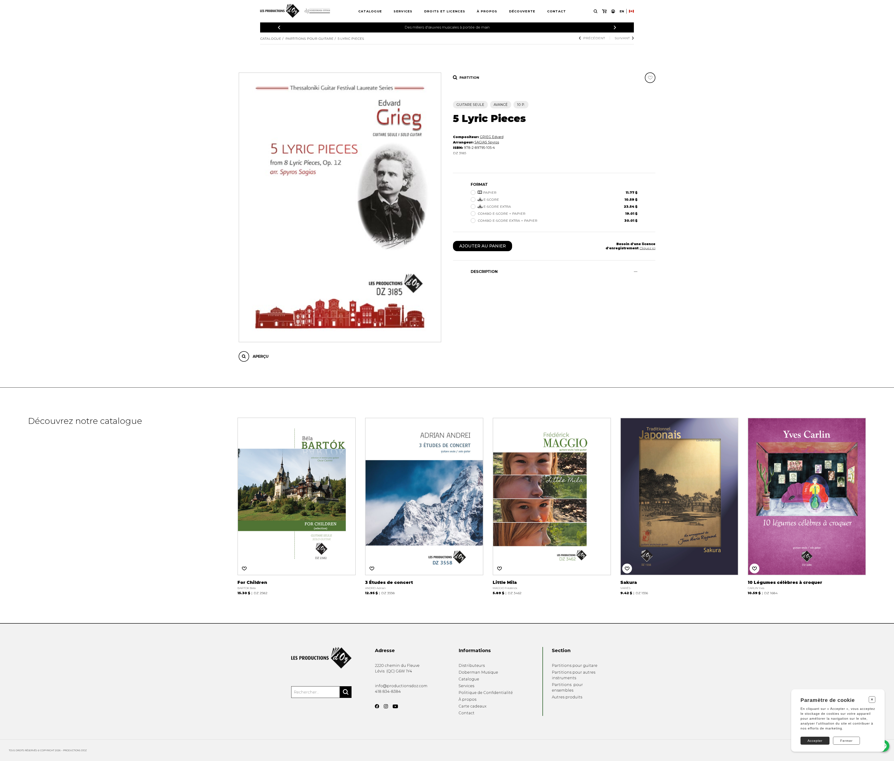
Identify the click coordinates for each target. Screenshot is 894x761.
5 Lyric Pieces (351, 38)
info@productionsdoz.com (401, 686)
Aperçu (261, 356)
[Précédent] (279, 27)
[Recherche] (595, 11)
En (622, 11)
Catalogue (370, 11)
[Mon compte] (613, 11)
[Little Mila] (552, 505)
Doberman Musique (478, 672)
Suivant (622, 38)
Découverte (522, 11)
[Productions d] (321, 657)
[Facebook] (377, 706)
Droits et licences (444, 11)
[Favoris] (650, 77)
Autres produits (567, 697)
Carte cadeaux (472, 706)
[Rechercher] (346, 692)
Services (403, 11)
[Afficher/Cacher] (635, 271)
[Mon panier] (604, 11)
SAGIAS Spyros (486, 142)
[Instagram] (386, 706)
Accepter (815, 741)
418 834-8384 (388, 691)
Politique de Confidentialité (486, 692)
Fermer (846, 741)
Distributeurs (472, 665)
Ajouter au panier (482, 246)
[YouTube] (395, 706)
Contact (556, 11)
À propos (487, 11)
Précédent (594, 38)
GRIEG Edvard (491, 137)
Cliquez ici (647, 248)
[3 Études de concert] (424, 505)
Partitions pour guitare (309, 38)
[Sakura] (679, 505)
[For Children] (296, 505)
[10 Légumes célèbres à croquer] (807, 505)
